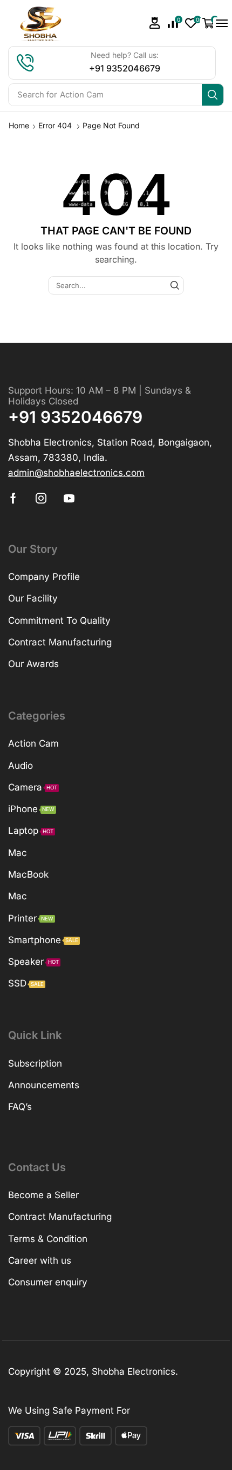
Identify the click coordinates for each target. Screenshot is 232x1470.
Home (19, 125)
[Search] (212, 95)
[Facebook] (13, 498)
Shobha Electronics (133, 1371)
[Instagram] (41, 498)
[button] (155, 23)
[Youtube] (69, 498)
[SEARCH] (175, 285)
